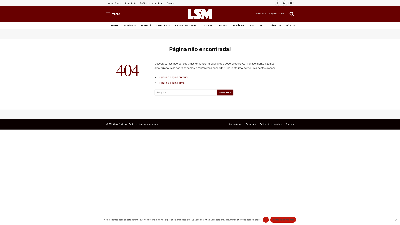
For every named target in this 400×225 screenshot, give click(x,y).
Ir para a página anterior (173, 77)
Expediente (130, 3)
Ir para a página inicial (172, 82)
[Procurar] (291, 13)
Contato (170, 3)
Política (239, 25)
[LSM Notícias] (200, 13)
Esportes (256, 25)
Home (114, 25)
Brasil (223, 25)
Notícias (130, 25)
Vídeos (290, 25)
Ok (265, 219)
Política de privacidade (151, 3)
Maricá (146, 25)
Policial (208, 25)
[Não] (396, 219)
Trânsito (274, 25)
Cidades (161, 25)
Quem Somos (114, 3)
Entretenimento (186, 25)
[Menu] (108, 13)
